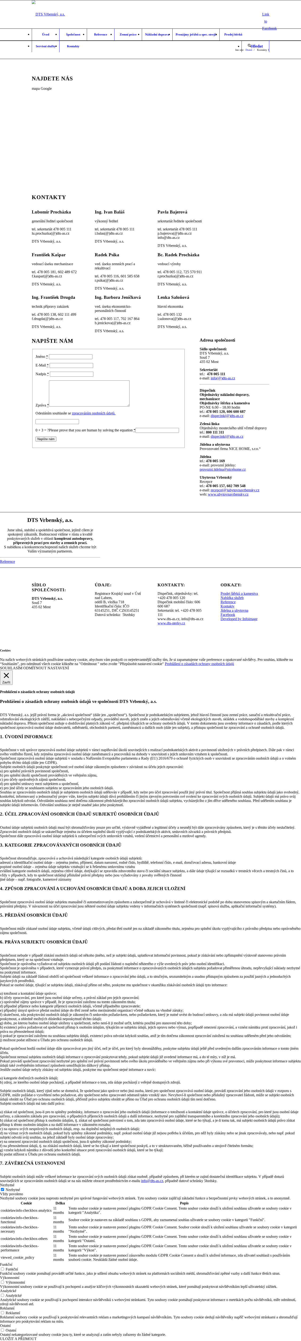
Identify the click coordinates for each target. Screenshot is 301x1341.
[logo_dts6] (48, 14)
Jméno (42, 357)
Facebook (228, 615)
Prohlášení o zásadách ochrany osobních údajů (199, 664)
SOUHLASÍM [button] (11, 668)
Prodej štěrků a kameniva (239, 594)
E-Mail (42, 365)
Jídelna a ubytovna (234, 610)
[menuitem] (45, 34)
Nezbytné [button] (7, 1185)
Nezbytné (13, 1190)
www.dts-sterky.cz (171, 623)
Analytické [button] (8, 1291)
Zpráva (42, 405)
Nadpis (42, 374)
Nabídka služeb (232, 598)
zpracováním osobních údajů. (93, 413)
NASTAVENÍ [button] (58, 668)
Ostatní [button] (5, 1326)
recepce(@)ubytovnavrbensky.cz (235, 490)
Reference (228, 602)
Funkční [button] (6, 1264)
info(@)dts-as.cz (223, 378)
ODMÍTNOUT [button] (35, 668)
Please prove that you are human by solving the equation (92, 430)
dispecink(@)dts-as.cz (227, 416)
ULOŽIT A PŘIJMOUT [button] (18, 1339)
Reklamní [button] (7, 1308)
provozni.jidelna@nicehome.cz (223, 469)
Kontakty (227, 606)
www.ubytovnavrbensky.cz (228, 494)
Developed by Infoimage (239, 619)
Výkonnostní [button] (9, 1278)
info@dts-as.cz (152, 1181)
